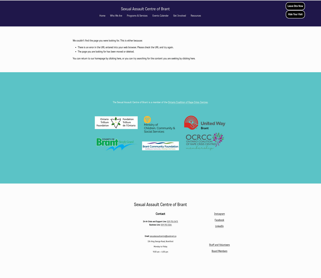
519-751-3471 (172, 221)
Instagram (219, 213)
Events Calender (160, 15)
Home (102, 15)
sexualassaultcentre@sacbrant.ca (163, 236)
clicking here (115, 58)
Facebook (219, 220)
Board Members (219, 251)
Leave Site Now (295, 6)
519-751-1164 (166, 225)
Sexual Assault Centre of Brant (145, 9)
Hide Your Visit (295, 14)
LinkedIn (219, 226)
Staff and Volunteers (219, 244)
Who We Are (116, 15)
